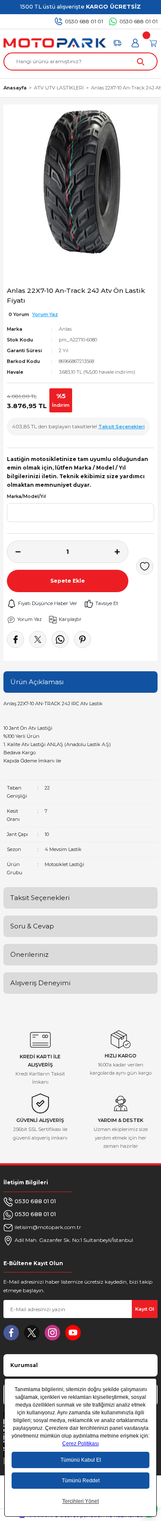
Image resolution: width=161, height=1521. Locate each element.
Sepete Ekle (67, 581)
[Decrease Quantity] (14, 552)
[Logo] (54, 43)
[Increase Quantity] (121, 552)
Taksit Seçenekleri (40, 898)
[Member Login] (135, 43)
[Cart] (153, 43)
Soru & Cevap (32, 926)
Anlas (65, 329)
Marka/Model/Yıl (26, 496)
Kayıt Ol (144, 1309)
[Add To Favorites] (144, 566)
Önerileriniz (29, 954)
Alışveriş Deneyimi (40, 983)
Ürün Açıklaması (37, 682)
